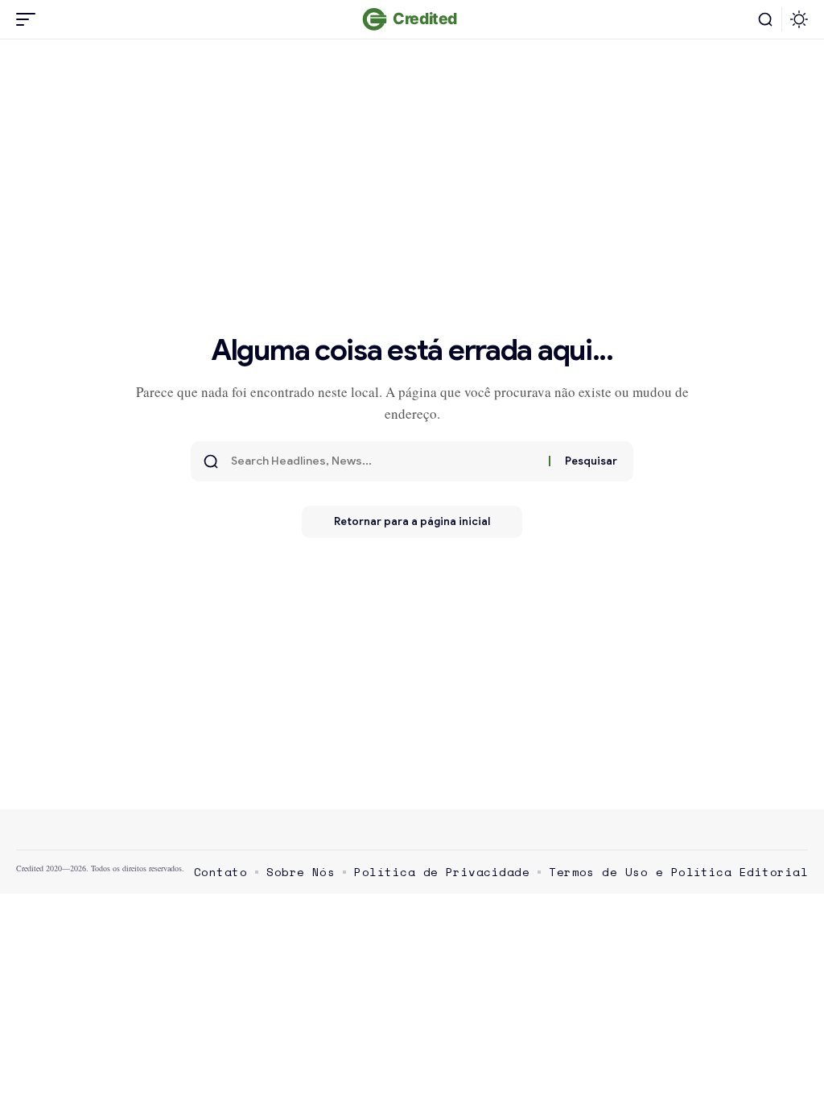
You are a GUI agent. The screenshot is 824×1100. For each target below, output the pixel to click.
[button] (29, 19)
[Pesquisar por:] (384, 461)
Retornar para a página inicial (412, 521)
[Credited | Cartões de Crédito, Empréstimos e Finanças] (411, 19)
